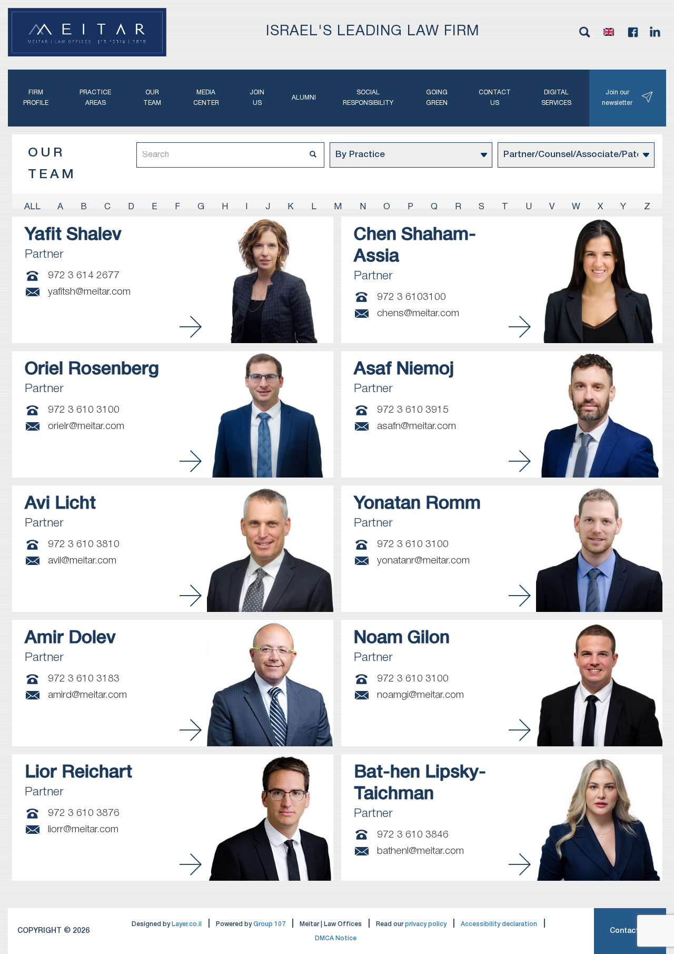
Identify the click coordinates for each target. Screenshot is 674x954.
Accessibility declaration (499, 924)
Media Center (206, 98)
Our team (152, 98)
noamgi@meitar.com (420, 695)
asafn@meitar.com (416, 426)
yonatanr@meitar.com (423, 561)
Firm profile (35, 98)
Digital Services (556, 98)
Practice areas (95, 98)
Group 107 (269, 924)
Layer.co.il (187, 924)
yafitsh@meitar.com (89, 292)
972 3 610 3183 (84, 679)
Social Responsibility (368, 98)
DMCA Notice (335, 938)
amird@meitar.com (87, 695)
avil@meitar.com (82, 561)
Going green (437, 98)
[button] (608, 32)
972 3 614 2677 (84, 275)
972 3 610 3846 (413, 835)
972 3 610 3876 (84, 813)
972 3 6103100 (411, 297)
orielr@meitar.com (86, 426)
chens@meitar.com (418, 313)
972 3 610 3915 (413, 410)
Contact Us (630, 931)
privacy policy (426, 924)
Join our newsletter (617, 98)
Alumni (304, 98)
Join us (257, 98)
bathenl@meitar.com (420, 851)
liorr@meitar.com (83, 829)
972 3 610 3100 (84, 410)
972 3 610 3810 (84, 544)
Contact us (495, 98)
